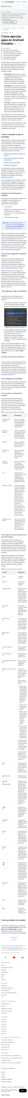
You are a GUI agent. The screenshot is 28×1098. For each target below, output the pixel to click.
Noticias (3, 974)
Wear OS (3, 1006)
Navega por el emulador (10, 165)
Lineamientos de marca (18, 1087)
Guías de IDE (6, 29)
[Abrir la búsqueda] (16, 2)
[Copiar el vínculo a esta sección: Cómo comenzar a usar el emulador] (10, 137)
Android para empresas (6, 967)
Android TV (3, 1013)
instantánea (20, 335)
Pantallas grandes (5, 1003)
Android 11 (3, 1033)
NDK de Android (5, 1049)
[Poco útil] (12, 33)
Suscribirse (24, 1090)
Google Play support (6, 1060)
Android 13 (3, 1029)
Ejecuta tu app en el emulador (12, 162)
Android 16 (3, 1021)
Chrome (3, 1074)
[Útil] (10, 33)
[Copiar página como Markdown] (20, 44)
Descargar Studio (5, 1047)
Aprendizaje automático (7, 988)
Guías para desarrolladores (7, 1042)
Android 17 (3, 1019)
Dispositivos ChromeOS (6, 1008)
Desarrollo (14, 28)
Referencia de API (5, 1044)
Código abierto (4, 972)
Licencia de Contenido (13, 948)
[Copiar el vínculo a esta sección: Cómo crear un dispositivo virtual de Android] (8, 256)
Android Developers (5, 28)
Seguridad (3, 970)
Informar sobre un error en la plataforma (10, 1055)
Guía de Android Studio (6, 1040)
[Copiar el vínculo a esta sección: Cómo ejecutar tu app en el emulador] (2, 293)
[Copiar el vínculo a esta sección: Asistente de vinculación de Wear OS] (2, 359)
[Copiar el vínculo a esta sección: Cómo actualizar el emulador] (2, 923)
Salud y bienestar (5, 990)
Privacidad (3, 995)
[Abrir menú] (2, 2)
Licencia (10, 1087)
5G (2, 997)
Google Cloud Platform (6, 1079)
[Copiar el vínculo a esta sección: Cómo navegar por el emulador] (24, 379)
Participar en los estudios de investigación (11, 1062)
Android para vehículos (6, 1011)
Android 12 (3, 1031)
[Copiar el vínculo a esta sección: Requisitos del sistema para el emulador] (9, 195)
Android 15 (3, 1024)
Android (3, 965)
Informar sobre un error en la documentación (11, 1058)
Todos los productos (6, 1081)
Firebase (3, 1077)
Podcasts (3, 979)
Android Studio (6, 6)
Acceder (24, 1)
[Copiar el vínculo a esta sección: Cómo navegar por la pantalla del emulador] (8, 395)
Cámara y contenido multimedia (9, 992)
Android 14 (3, 1026)
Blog (2, 977)
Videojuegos (4, 985)
